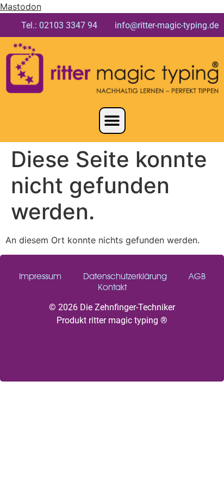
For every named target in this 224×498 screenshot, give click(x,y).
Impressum (40, 276)
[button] (112, 120)
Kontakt (112, 287)
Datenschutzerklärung (125, 276)
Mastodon (20, 6)
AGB (197, 276)
